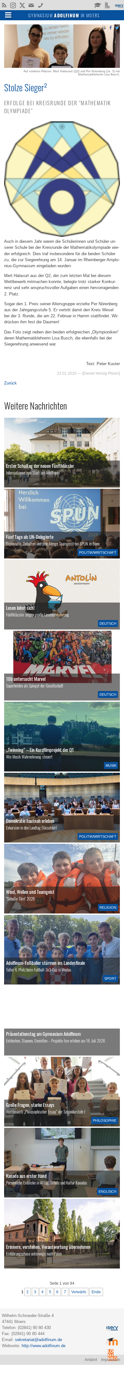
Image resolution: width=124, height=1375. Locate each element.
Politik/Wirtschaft (97, 552)
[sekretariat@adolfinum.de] (32, 5)
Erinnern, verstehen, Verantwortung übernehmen (48, 1246)
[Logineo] (108, 5)
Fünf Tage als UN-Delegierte (29, 536)
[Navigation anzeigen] (8, 14)
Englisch (107, 1191)
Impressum (110, 1360)
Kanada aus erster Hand (26, 1175)
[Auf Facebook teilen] (110, 27)
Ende (96, 1292)
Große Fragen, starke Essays (30, 1104)
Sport (110, 978)
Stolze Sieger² (25, 87)
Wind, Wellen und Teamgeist (30, 891)
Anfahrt (91, 1360)
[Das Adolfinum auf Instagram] (13, 6)
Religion (108, 907)
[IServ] (119, 5)
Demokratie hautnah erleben (30, 820)
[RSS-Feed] (4, 5)
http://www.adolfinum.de (43, 1345)
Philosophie (104, 1120)
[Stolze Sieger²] (62, 66)
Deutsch (108, 623)
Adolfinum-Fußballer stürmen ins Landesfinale (45, 962)
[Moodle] (97, 5)
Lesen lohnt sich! (20, 607)
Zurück (10, 383)
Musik (111, 765)
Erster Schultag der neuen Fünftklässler (40, 465)
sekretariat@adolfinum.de (38, 1339)
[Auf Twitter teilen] (117, 27)
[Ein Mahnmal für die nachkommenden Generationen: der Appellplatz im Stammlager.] (62, 1233)
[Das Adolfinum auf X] (22, 6)
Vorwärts (78, 1292)
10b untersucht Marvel (25, 678)
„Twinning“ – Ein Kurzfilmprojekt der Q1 (40, 749)
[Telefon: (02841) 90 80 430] (41, 5)
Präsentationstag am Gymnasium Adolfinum (43, 1033)
